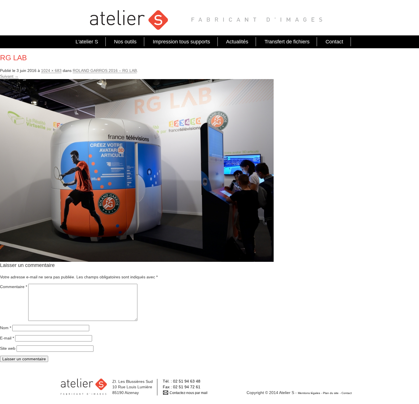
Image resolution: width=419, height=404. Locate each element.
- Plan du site (330, 393)
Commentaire (13, 286)
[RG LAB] (137, 170)
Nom (5, 327)
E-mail (7, 338)
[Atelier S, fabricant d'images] (129, 19)
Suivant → (9, 76)
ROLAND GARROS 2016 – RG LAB (105, 70)
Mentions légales (309, 393)
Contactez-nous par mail (189, 393)
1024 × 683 (51, 70)
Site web (7, 348)
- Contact (346, 393)
